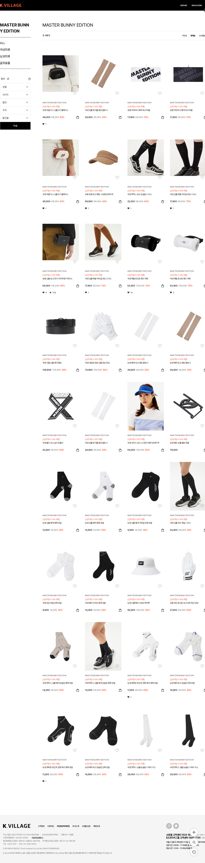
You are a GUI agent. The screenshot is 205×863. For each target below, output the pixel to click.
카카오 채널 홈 (176, 826)
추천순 (184, 36)
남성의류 (5, 56)
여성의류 (5, 50)
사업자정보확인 (37, 838)
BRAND (183, 5)
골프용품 (5, 63)
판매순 (193, 36)
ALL (2, 43)
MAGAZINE (197, 5)
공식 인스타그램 (169, 826)
